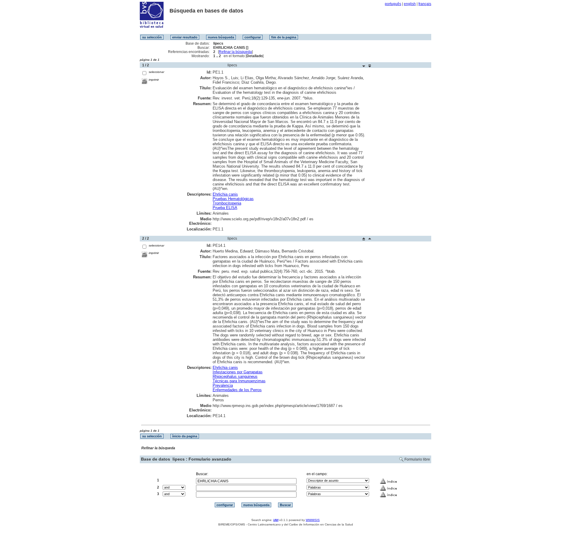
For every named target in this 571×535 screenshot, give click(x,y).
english (410, 4)
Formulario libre (417, 459)
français (424, 4)
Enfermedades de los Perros (237, 390)
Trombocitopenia (227, 203)
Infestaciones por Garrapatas (238, 372)
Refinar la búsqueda (235, 52)
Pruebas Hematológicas (233, 198)
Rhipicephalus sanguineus (235, 376)
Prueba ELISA (225, 207)
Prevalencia (223, 385)
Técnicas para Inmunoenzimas (239, 381)
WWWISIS (313, 520)
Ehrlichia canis (225, 194)
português (393, 4)
